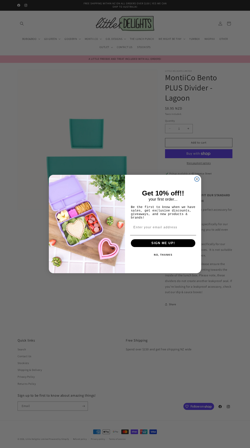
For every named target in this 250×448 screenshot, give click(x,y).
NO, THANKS (163, 254)
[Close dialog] (197, 179)
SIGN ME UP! (163, 243)
